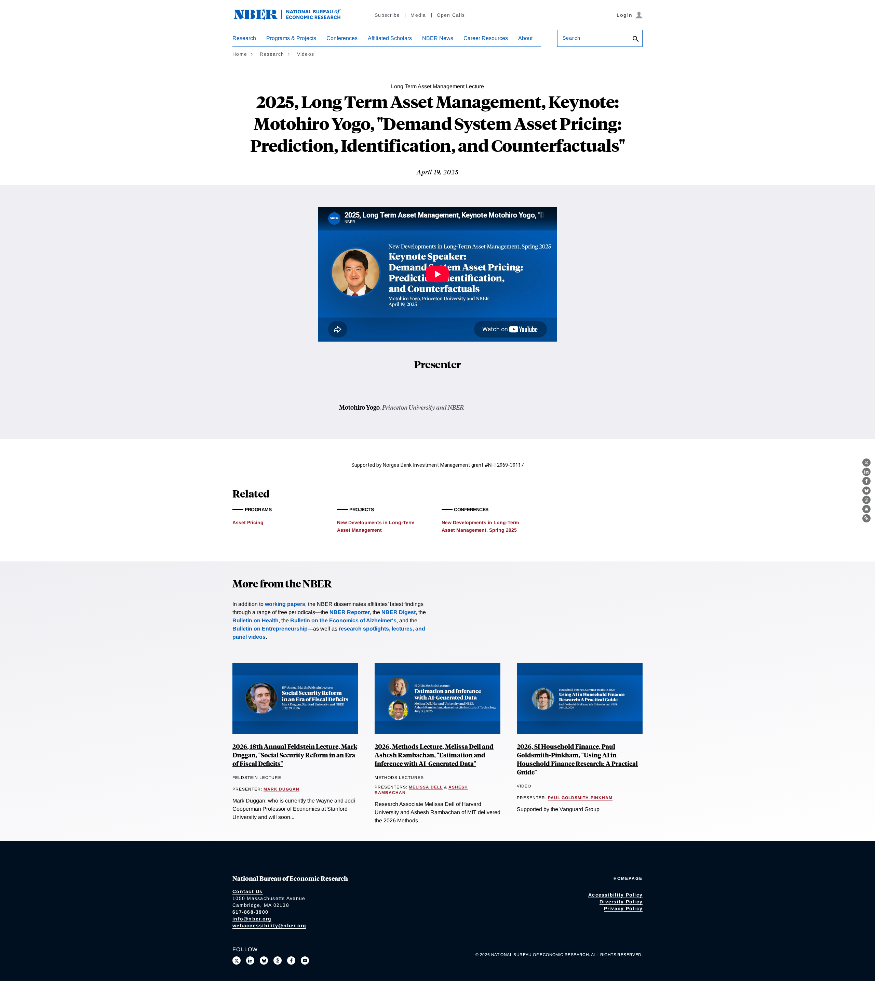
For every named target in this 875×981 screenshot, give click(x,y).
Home (239, 54)
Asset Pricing (248, 522)
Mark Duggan (281, 789)
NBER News (437, 38)
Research (244, 38)
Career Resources (485, 38)
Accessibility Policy (615, 895)
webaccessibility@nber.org (269, 925)
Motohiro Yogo (359, 407)
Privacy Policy (623, 908)
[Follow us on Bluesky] (264, 960)
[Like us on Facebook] (291, 960)
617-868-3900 (250, 912)
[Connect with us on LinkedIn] (250, 960)
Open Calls (451, 15)
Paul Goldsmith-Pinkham (580, 797)
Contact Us (247, 891)
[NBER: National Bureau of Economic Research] (292, 18)
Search (571, 38)
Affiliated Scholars (390, 38)
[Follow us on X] (236, 960)
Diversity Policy (621, 901)
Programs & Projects (291, 38)
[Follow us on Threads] (277, 960)
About (525, 38)
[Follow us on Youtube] (305, 960)
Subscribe (387, 15)
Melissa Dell (426, 787)
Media (418, 15)
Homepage (628, 878)
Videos (305, 54)
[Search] (636, 39)
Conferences (342, 38)
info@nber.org (251, 919)
